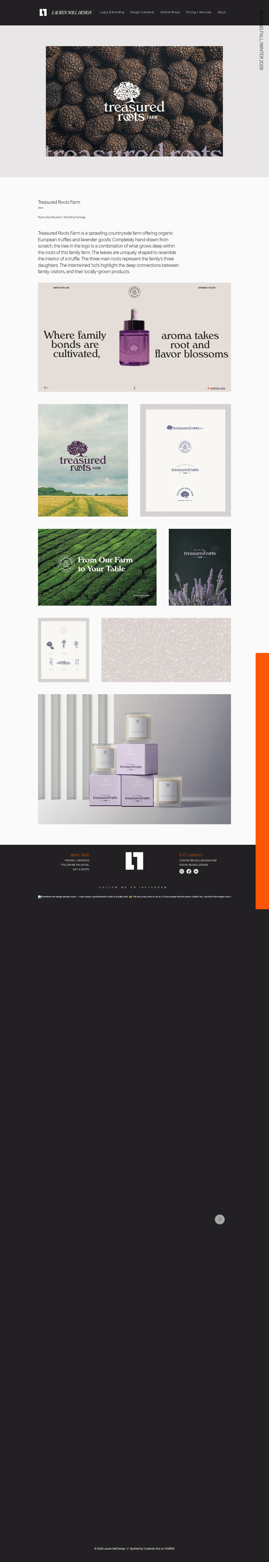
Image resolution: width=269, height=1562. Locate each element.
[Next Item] (220, 1219)
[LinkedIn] (196, 871)
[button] (261, 40)
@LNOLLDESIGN (198, 864)
